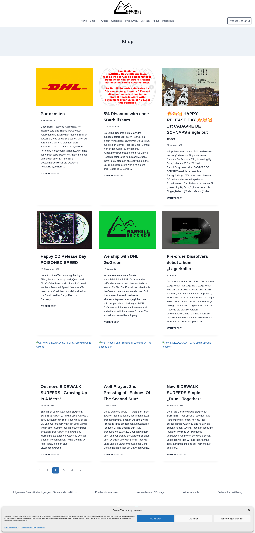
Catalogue (116, 20)
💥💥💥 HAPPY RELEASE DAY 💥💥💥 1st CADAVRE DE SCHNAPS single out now (189, 126)
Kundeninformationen (106, 492)
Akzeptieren (155, 518)
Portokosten (53, 113)
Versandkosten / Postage (150, 492)
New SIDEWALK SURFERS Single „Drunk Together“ (184, 392)
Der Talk (145, 20)
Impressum (41, 527)
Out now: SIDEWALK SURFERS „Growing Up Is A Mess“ (64, 392)
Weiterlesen (50, 173)
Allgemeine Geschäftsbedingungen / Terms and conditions (45, 492)
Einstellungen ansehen (232, 518)
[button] (249, 510)
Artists (104, 20)
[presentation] (64, 87)
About (156, 20)
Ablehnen (193, 518)
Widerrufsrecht (191, 492)
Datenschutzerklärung (11, 527)
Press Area (131, 20)
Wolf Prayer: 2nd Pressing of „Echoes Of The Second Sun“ (127, 392)
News (84, 20)
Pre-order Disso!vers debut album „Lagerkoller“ (187, 262)
